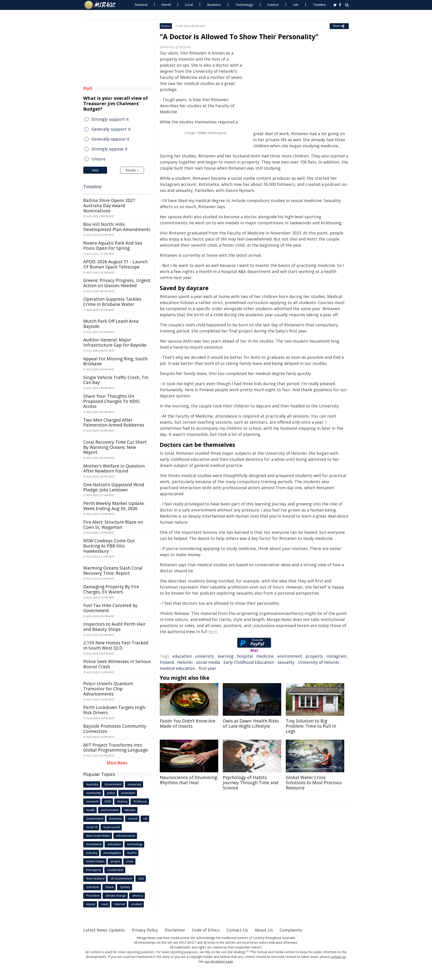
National (141, 4)
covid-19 (91, 827)
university (204, 656)
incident (136, 904)
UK (145, 818)
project (115, 861)
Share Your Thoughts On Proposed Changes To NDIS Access (111, 401)
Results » (132, 170)
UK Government (121, 878)
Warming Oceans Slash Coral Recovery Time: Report (113, 570)
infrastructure (125, 836)
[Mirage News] (102, 5)
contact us (338, 957)
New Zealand (95, 878)
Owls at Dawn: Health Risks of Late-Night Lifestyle (251, 723)
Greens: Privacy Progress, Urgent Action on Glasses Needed (117, 283)
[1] (247, 951)
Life (296, 4)
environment (289, 656)
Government (113, 784)
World (166, 4)
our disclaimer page (219, 961)
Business (214, 4)
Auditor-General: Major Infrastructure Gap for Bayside (114, 342)
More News (117, 762)
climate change (116, 895)
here (212, 631)
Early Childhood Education (248, 662)
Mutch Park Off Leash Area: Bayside (111, 323)
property (314, 656)
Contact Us (237, 930)
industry (91, 853)
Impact (90, 904)
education (182, 656)
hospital (245, 656)
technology (134, 844)
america (137, 895)
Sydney (125, 887)
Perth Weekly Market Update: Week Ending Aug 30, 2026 (114, 505)
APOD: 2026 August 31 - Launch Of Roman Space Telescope (115, 264)
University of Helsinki (318, 662)
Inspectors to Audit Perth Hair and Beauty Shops (114, 626)
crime (130, 861)
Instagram (336, 656)
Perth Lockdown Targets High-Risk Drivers (114, 710)
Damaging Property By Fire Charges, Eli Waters (111, 589)
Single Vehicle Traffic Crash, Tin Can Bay (115, 380)
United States (95, 861)
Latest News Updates (104, 930)
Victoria (122, 801)
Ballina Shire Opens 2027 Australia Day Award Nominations (109, 206)
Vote (95, 170)
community (93, 793)
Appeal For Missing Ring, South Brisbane (115, 361)
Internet (119, 904)
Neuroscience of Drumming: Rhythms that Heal (189, 780)
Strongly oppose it (109, 149)
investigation (112, 853)
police (111, 793)
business (115, 818)
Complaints (291, 930)
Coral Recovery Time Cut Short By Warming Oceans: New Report (115, 447)
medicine (265, 656)
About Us (264, 930)
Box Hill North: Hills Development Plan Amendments (117, 226)
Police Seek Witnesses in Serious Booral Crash (117, 664)
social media (208, 662)
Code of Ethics (206, 930)
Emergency (93, 870)
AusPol (132, 853)
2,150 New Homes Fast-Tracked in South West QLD (115, 645)
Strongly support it (110, 119)
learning (226, 656)
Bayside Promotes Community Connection (114, 728)
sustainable (115, 870)
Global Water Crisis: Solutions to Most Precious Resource (314, 783)
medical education (177, 668)
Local (189, 4)
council (132, 818)
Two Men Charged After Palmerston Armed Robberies (113, 422)
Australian (128, 793)
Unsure (98, 158)
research (92, 801)
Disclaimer (175, 930)
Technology (244, 4)
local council (112, 827)
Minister (130, 810)
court (104, 904)
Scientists (92, 887)
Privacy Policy (145, 930)
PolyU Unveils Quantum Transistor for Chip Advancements (108, 689)
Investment (93, 844)
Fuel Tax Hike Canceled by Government (110, 608)
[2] (251, 951)
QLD (141, 878)
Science (273, 4)
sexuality (286, 662)
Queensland (94, 818)
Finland (167, 662)
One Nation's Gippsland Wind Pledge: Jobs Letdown (113, 487)
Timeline (319, 4)
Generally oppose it (110, 139)
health (90, 810)
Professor (140, 801)
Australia (92, 784)
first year (207, 668)
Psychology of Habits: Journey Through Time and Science (250, 783)
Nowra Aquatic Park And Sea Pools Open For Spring (112, 245)
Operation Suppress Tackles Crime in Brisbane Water (112, 301)
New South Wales (98, 836)
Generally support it (111, 129)
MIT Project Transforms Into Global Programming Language (115, 747)
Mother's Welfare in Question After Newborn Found (114, 468)
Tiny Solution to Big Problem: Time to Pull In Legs (311, 726)
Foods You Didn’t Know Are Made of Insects (187, 723)
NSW (108, 801)
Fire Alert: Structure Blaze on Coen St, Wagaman (113, 524)
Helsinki (185, 662)
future (109, 887)
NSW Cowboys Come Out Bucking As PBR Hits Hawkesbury (109, 546)
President (92, 895)
